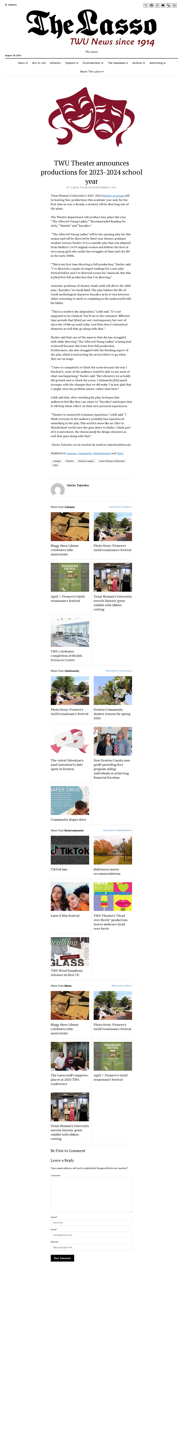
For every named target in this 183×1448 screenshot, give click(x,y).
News (21, 63)
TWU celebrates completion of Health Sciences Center (66, 655)
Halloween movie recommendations (107, 871)
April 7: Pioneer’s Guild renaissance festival (68, 598)
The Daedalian (116, 63)
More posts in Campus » (120, 506)
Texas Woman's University (112, 461)
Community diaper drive (68, 819)
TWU (55, 465)
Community (85, 453)
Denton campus (86, 461)
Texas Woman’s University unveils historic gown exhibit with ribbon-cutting (113, 602)
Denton (69, 461)
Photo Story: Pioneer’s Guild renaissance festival (112, 547)
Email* (54, 1229)
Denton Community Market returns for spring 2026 (112, 713)
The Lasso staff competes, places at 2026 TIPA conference (69, 1079)
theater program (113, 196)
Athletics (55, 63)
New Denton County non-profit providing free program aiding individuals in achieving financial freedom (112, 769)
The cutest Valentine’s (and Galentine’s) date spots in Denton (67, 764)
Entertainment (91, 63)
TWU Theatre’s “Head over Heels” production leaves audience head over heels (110, 922)
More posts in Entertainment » (117, 830)
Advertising (156, 63)
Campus (71, 453)
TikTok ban (59, 869)
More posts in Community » (119, 670)
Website (54, 1241)
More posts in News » (122, 985)
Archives (137, 63)
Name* (54, 1217)
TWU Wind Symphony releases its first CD (67, 972)
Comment (55, 1175)
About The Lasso (90, 71)
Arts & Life (39, 63)
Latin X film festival (65, 915)
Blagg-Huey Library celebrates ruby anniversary (65, 549)
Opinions (70, 63)
